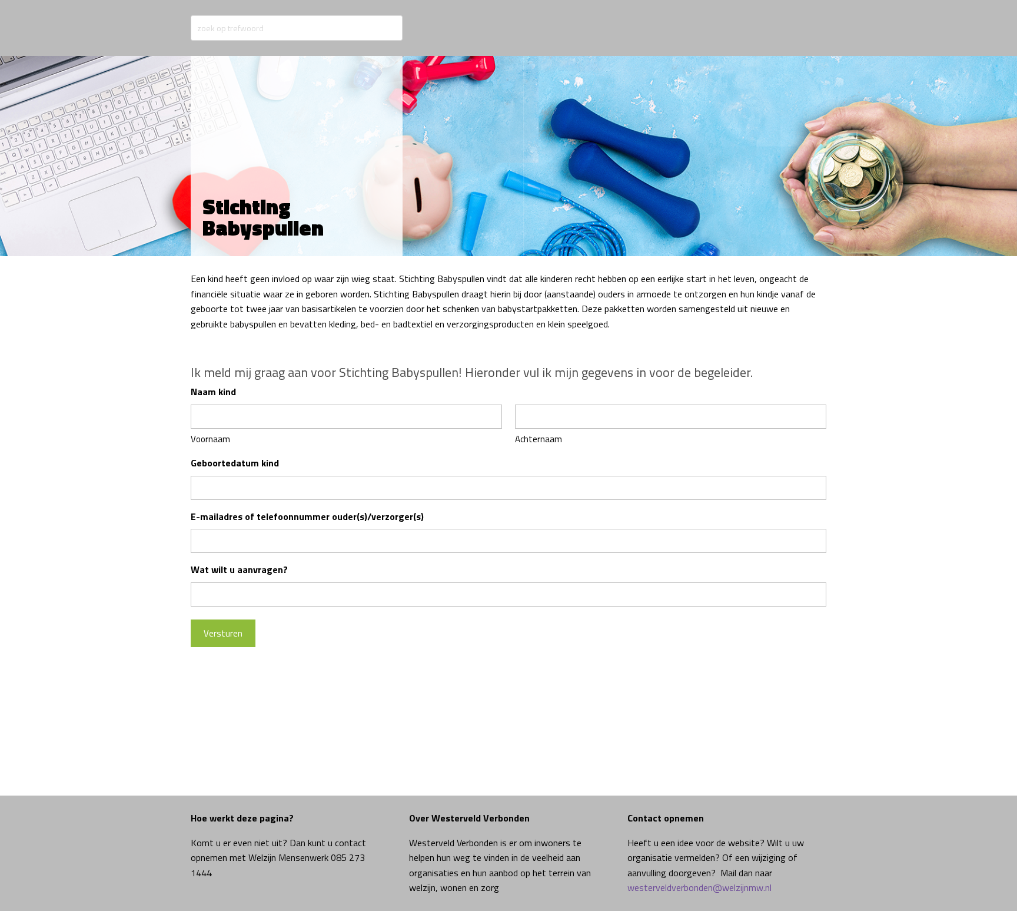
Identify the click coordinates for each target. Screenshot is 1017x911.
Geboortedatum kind (235, 463)
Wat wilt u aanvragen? (239, 569)
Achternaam (538, 439)
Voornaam (210, 439)
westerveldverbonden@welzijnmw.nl (699, 887)
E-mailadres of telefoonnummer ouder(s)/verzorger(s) (307, 516)
